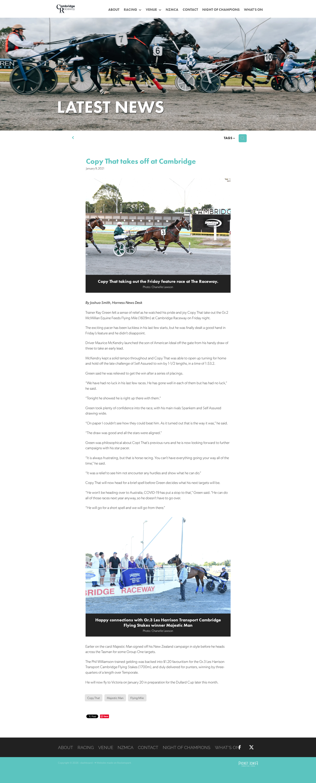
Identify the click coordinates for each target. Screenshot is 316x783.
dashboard (86, 762)
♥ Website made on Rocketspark (113, 762)
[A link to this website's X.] (310, 70)
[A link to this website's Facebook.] (310, 59)
